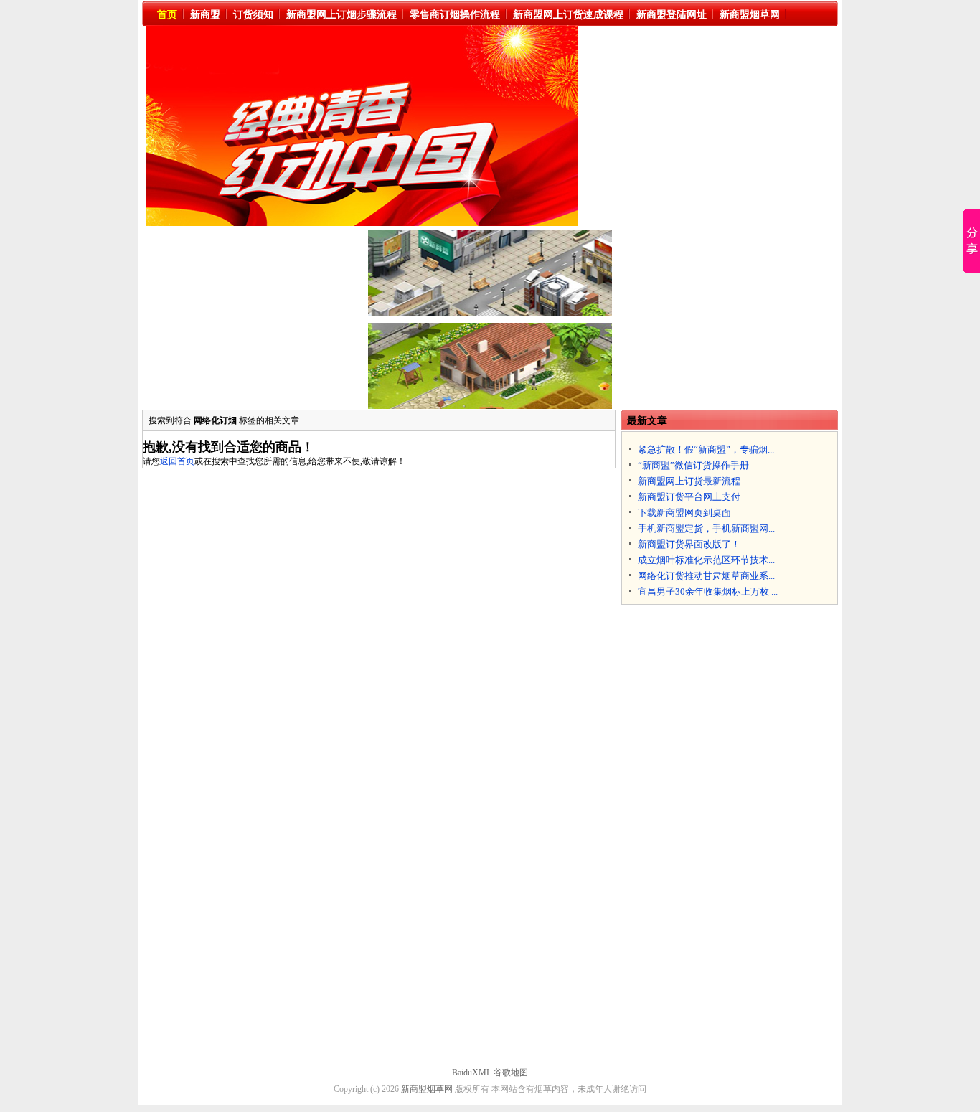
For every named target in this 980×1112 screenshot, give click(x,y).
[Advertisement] (713, 125)
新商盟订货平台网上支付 (689, 496)
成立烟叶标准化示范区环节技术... (706, 560)
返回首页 (177, 461)
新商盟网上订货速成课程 (568, 14)
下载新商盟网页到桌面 (684, 512)
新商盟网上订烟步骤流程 (341, 14)
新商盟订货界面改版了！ (689, 544)
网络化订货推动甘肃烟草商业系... (706, 575)
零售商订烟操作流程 (455, 14)
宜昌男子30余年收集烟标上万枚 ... (708, 591)
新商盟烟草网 (750, 14)
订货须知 (253, 14)
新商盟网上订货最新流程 (689, 481)
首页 (167, 14)
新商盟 (205, 14)
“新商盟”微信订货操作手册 (693, 465)
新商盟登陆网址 (671, 14)
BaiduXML (471, 1073)
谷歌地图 (511, 1073)
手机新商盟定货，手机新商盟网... (706, 528)
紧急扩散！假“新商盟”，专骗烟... (706, 449)
